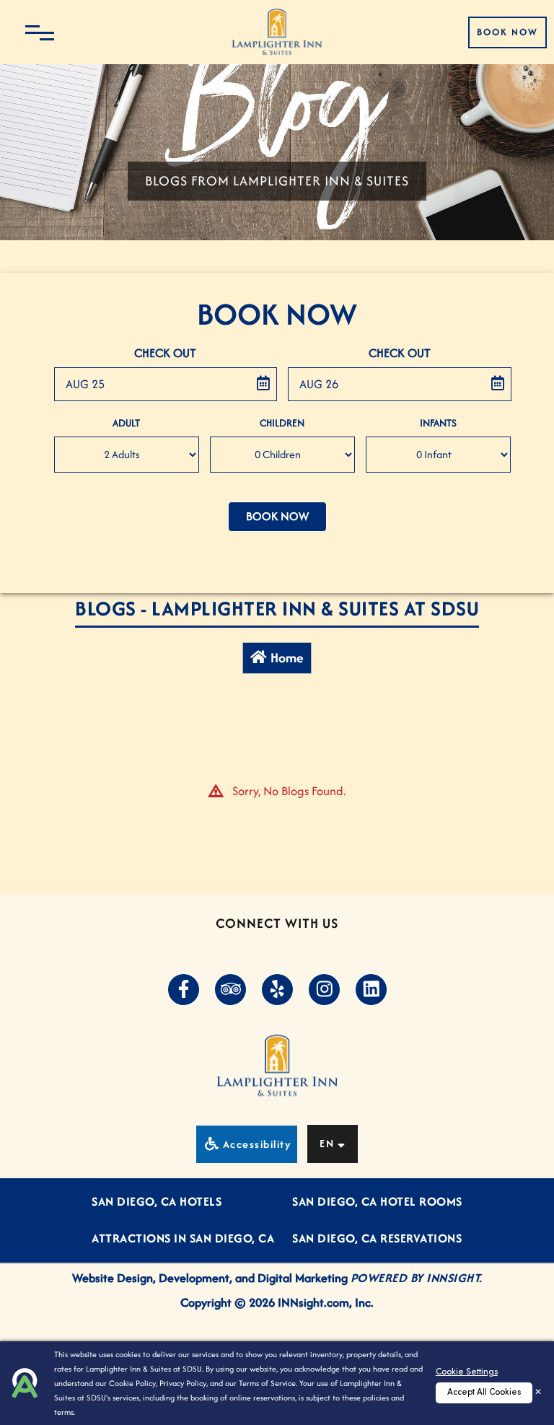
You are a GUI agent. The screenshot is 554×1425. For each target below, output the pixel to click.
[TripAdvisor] (230, 990)
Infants (438, 423)
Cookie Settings (467, 1372)
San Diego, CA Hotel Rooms (377, 1201)
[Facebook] (183, 990)
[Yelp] (277, 990)
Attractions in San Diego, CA (183, 1238)
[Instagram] (324, 990)
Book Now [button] (277, 516)
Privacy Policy (182, 1383)
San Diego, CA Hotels (156, 1201)
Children (282, 423)
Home (287, 657)
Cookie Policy (132, 1383)
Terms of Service (267, 1383)
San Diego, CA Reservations (377, 1238)
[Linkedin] (371, 990)
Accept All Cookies (484, 1392)
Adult (126, 423)
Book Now (507, 32)
